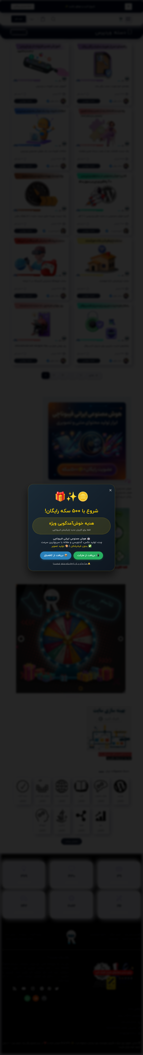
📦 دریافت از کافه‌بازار (55, 555)
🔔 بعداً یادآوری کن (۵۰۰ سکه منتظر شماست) (71, 563)
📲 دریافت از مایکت (88, 555)
